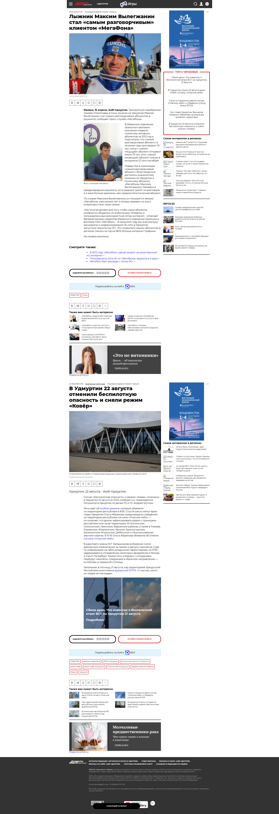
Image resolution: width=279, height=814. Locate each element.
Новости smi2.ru (78, 375)
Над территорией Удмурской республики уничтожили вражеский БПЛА (95, 704)
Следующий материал (116, 806)
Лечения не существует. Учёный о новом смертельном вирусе (191, 191)
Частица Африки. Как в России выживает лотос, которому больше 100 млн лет (192, 182)
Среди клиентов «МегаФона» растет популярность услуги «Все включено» (143, 318)
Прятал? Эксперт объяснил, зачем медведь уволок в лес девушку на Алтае (191, 173)
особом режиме (110, 508)
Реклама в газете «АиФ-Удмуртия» (174, 761)
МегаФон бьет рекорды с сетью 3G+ (111, 261)
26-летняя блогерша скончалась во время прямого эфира (191, 247)
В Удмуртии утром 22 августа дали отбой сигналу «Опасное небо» (186, 91)
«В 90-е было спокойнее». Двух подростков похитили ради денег (191, 448)
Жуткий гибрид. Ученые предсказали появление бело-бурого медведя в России (193, 487)
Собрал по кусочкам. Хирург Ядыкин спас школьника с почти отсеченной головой (193, 458)
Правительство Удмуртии (81, 477)
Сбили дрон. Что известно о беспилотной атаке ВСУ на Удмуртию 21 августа (186, 80)
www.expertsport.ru (78, 96)
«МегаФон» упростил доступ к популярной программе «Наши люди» (96, 327)
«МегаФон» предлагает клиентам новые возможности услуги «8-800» (97, 318)
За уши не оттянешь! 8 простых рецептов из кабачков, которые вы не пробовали (193, 154)
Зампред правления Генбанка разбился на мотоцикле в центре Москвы (190, 219)
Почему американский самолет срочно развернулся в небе (189, 208)
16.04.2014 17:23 (75, 12)
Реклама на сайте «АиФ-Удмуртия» (104, 764)
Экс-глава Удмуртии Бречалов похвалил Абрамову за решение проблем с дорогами (186, 114)
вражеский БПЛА (125, 570)
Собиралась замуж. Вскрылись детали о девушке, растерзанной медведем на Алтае (191, 478)
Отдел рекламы (149, 761)
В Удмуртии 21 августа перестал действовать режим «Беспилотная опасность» (143, 704)
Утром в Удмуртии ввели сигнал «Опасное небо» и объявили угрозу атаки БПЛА (187, 103)
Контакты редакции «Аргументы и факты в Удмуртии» (113, 761)
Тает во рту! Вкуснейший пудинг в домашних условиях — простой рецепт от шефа (191, 497)
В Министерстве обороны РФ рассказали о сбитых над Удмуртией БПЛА (95, 713)
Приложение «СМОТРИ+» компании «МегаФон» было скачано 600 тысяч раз (94, 337)
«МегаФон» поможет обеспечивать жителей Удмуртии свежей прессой (143, 327)
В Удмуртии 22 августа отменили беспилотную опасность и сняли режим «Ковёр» (186, 126)
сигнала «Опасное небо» (99, 538)
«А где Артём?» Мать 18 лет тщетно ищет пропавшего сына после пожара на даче (191, 468)
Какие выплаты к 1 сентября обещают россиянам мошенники (192, 237)
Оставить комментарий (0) (140, 273)
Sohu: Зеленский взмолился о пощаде (188, 228)
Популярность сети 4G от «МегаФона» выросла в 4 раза (124, 258)
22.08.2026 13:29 (76, 384)
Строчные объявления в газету (138, 764)
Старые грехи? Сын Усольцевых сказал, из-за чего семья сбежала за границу (192, 163)
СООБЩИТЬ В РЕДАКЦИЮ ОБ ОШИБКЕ (172, 764)
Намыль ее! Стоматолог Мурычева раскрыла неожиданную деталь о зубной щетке (191, 144)
